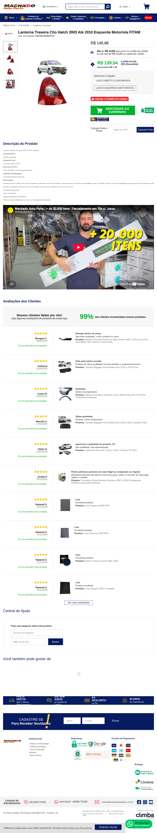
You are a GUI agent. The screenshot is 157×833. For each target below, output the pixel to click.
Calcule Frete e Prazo (99, 129)
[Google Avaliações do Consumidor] (97, 755)
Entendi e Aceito (108, 827)
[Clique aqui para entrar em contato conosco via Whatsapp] (138, 824)
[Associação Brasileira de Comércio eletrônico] (77, 755)
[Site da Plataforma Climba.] (145, 814)
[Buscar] (107, 6)
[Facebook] (139, 802)
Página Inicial (9, 25)
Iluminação (24, 25)
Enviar (55, 642)
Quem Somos (35, 755)
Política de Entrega (38, 747)
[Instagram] (145, 802)
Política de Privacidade (80, 828)
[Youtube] (151, 802)
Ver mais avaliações (79, 602)
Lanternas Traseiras (42, 25)
